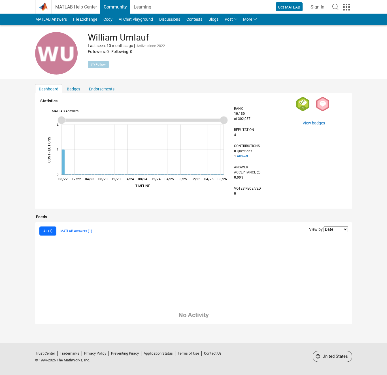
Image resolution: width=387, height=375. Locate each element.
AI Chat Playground (136, 19)
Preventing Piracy (125, 353)
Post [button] (229, 19)
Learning (142, 7)
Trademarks (69, 353)
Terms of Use (188, 353)
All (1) (47, 231)
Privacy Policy (95, 353)
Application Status (158, 353)
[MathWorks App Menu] (346, 7)
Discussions (169, 19)
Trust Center (45, 353)
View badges (314, 123)
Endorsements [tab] (101, 89)
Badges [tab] (73, 89)
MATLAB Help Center (76, 7)
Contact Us (213, 353)
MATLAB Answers (51, 19)
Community (115, 7)
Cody (107, 19)
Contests (194, 19)
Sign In (317, 7)
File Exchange (85, 19)
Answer (242, 156)
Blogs (213, 19)
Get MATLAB (289, 7)
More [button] (247, 19)
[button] (335, 7)
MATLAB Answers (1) (76, 231)
